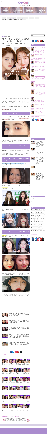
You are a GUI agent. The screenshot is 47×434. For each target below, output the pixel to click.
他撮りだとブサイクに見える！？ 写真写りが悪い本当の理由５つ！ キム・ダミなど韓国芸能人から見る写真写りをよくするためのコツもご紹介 (38, 107)
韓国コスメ (37, 230)
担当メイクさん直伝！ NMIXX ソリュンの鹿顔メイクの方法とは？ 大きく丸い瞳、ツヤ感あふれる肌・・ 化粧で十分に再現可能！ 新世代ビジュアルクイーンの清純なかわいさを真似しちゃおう (38, 86)
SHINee (43, 218)
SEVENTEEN (38, 218)
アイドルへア (33, 221)
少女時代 (33, 230)
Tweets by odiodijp (34, 234)
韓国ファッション (42, 230)
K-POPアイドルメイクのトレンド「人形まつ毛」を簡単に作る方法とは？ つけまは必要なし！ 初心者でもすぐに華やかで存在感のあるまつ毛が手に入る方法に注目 (38, 100)
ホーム (17, 5)
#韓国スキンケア (16, 19)
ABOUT (30, 5)
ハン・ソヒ (17, 416)
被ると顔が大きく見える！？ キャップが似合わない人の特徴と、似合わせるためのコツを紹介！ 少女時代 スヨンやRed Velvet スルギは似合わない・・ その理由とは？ (38, 57)
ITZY (36, 212)
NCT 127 (40, 215)
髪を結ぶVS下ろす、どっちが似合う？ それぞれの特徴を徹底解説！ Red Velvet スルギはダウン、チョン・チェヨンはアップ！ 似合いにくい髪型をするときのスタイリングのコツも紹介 (38, 64)
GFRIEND (33, 212)
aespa (37, 209)
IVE (41, 212)
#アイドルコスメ (4, 19)
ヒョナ (44, 227)
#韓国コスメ (10, 19)
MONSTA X (33, 215)
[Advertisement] (16, 27)
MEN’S (27, 5)
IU (39, 212)
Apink (40, 209)
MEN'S (32, 201)
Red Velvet (33, 218)
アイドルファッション (35, 224)
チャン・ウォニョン (34, 227)
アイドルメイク (13, 416)
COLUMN (23, 5)
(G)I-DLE (8, 416)
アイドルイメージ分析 (40, 221)
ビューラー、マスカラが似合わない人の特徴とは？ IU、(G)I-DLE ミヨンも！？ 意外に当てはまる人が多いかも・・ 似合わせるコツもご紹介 (38, 93)
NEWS (20, 5)
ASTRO (43, 209)
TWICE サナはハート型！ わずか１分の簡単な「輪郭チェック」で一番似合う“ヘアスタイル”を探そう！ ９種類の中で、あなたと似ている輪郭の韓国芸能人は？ (38, 114)
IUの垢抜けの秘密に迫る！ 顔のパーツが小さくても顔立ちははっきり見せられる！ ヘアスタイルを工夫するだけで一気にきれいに (38, 71)
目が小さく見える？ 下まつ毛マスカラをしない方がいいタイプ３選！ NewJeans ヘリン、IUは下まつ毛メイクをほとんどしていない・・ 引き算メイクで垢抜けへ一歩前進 (38, 50)
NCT (37, 215)
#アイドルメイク (22, 19)
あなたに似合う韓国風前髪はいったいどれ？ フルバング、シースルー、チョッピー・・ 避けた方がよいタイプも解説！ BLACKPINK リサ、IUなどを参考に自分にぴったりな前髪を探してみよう (38, 78)
